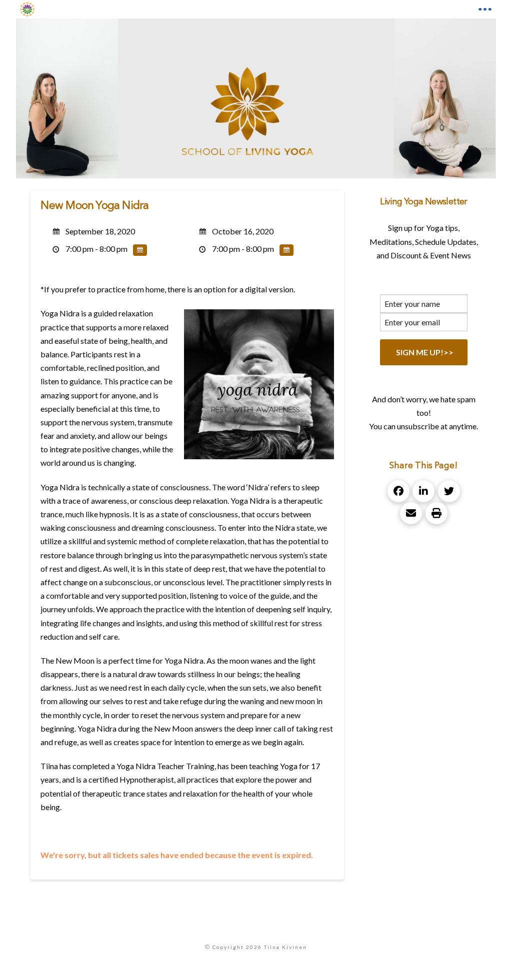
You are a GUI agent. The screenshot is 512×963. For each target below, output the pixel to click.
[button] (485, 9)
